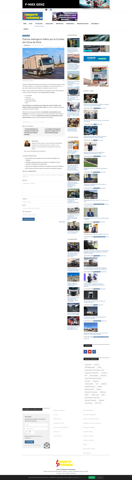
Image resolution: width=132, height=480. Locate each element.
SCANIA (95, 140)
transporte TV (56, 431)
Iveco (97, 384)
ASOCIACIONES (97, 156)
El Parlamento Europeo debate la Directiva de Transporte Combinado (95, 317)
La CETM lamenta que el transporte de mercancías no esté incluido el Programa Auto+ (73, 217)
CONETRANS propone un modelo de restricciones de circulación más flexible (73, 200)
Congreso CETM (57, 436)
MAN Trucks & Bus (89, 389)
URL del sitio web (27, 211)
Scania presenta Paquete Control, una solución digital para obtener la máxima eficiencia (95, 137)
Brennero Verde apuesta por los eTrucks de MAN (73, 314)
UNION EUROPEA (26, 35)
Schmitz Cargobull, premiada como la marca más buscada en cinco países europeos (96, 333)
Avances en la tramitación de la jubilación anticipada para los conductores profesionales (96, 105)
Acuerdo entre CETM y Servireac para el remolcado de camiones (96, 121)
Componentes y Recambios (91, 373)
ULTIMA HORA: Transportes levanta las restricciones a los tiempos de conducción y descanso (94, 285)
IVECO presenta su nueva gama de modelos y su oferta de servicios (73, 270)
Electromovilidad (94, 375)
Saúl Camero (100, 140)
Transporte (101, 400)
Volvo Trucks (98, 403)
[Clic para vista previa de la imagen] (43, 63)
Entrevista (96, 222)
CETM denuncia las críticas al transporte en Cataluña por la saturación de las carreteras (73, 184)
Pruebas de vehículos (58, 423)
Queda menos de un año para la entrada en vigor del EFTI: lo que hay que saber (73, 114)
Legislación (49, 23)
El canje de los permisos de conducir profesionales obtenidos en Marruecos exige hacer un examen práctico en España (96, 252)
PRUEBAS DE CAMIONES (99, 204)
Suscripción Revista (88, 431)
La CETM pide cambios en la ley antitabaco (73, 232)
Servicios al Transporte (90, 400)
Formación (87, 381)
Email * (24, 205)
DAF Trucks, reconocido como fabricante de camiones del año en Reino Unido (73, 254)
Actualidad (38, 23)
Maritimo (99, 389)
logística (100, 386)
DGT (86, 375)
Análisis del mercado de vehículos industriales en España (96, 169)
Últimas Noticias (57, 419)
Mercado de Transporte (59, 410)
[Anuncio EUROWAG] (97, 48)
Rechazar (100, 477)
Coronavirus (104, 373)
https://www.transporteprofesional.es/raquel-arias (35, 151)
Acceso (37, 10)
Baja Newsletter (87, 453)
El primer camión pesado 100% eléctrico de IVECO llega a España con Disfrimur (73, 299)
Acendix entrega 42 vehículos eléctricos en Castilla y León (72, 284)
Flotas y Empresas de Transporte (93, 378)
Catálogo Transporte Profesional (91, 419)
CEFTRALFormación (90, 367)
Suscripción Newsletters (89, 427)
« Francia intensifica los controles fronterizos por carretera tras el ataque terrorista (31, 131)
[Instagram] (94, 352)
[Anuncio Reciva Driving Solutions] (97, 38)
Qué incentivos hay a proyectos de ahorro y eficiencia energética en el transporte (73, 50)
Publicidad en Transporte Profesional (92, 423)
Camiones (96, 364)
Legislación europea (90, 386)
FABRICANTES (96, 172)
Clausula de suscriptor (88, 436)
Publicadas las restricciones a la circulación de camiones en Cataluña (95, 184)
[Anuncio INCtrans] (81, 16)
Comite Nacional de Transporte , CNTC (94, 370)
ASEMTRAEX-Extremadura (99, 236)
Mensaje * (25, 180)
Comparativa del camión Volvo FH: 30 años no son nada (96, 200)
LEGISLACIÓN (97, 108)
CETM (30, 23)
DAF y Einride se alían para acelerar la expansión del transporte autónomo (44, 168)
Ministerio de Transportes (91, 392)
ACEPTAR (91, 477)
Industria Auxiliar (82, 23)
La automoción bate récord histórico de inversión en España (72, 130)
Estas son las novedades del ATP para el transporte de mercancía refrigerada (44, 166)
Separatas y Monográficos (89, 414)
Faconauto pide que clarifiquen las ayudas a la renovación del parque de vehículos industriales (95, 268)
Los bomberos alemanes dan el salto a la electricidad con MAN (73, 328)
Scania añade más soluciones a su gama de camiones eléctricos (94, 301)
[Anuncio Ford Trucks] (66, 4)
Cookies (85, 444)
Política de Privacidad (88, 440)
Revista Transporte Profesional (60, 427)
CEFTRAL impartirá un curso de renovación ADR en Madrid (72, 152)
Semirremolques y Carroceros (101, 336)
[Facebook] (85, 352)
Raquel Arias (27, 45)
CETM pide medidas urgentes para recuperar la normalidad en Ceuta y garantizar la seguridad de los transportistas (73, 67)
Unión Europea (88, 403)
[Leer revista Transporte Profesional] (97, 75)
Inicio (25, 23)
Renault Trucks (95, 395)
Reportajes (59, 23)
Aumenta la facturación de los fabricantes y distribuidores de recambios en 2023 (94, 153)
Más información (83, 477)
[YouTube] (90, 352)
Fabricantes (70, 23)
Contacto (42, 10)
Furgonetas (95, 381)
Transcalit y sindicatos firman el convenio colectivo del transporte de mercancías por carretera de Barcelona (73, 167)
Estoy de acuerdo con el (33, 437)
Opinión (25, 29)
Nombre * (25, 199)
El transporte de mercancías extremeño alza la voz (96, 234)
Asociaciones (88, 364)
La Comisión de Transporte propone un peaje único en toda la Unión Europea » (53, 130)
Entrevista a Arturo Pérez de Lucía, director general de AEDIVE (96, 218)
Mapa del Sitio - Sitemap (89, 448)
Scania (103, 395)
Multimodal (95, 23)
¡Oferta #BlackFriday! (88, 410)
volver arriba (62, 221)
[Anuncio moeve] (97, 58)
